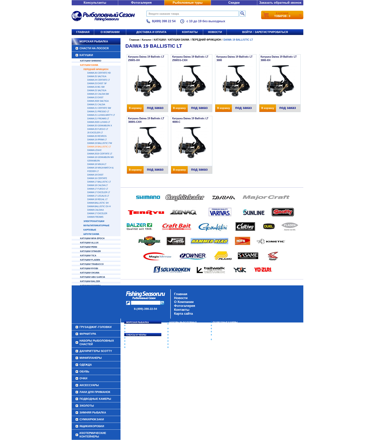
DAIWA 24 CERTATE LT (98, 80)
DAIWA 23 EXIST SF (97, 83)
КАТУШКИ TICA (88, 255)
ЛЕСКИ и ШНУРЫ (135, 338)
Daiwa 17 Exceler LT (98, 192)
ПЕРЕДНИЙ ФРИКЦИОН (95, 69)
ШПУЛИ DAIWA (91, 234)
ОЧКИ (172, 341)
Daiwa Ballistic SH (98, 203)
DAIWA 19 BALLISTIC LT (99, 146)
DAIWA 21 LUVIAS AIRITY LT (101, 115)
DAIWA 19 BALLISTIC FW (99, 143)
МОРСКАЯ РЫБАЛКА (93, 41)
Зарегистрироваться (271, 32)
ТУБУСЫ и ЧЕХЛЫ (136, 335)
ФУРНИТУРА (132, 347)
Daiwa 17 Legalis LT (98, 196)
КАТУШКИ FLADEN (90, 260)
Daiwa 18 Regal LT (97, 199)
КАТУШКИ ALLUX (89, 242)
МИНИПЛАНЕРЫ (178, 331)
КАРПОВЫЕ (89, 230)
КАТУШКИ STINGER (90, 251)
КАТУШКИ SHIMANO (90, 61)
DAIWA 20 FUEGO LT (97, 129)
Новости (215, 32)
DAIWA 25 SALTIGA (96, 76)
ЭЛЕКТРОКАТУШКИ (93, 221)
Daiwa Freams (95, 217)
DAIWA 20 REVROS (96, 136)
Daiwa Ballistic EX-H (99, 206)
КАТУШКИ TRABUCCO (92, 264)
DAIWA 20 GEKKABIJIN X (99, 125)
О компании (110, 32)
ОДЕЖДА (174, 335)
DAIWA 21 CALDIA (96, 104)
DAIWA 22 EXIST (95, 97)
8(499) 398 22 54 (164, 21)
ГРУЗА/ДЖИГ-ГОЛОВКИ (138, 344)
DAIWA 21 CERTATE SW (99, 108)
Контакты (190, 32)
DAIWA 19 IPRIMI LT (97, 139)
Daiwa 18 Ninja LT (96, 164)
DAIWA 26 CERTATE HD (99, 73)
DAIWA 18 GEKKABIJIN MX (100, 157)
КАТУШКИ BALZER (90, 281)
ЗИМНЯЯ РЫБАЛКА (223, 328)
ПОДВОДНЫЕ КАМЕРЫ (225, 322)
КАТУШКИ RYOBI (89, 268)
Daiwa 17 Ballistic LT (99, 182)
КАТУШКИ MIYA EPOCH (92, 238)
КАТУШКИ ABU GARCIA (92, 277)
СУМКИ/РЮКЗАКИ (222, 331)
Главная (82, 32)
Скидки (234, 2)
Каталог (146, 39)
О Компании (184, 302)
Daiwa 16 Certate (97, 178)
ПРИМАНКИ (132, 341)
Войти (247, 32)
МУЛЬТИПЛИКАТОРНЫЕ (96, 225)
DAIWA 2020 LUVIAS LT (98, 122)
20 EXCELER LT (95, 132)
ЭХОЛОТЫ (218, 325)
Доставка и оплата (151, 32)
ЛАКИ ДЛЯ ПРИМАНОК (181, 347)
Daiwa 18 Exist (95, 175)
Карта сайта (183, 313)
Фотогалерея (141, 2)
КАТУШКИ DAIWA (89, 65)
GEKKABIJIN (93, 160)
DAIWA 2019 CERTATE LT (99, 153)
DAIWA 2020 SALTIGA (98, 101)
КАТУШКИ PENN (88, 247)
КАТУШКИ (86, 55)
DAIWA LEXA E (94, 150)
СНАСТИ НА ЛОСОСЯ (94, 48)
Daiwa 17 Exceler (97, 213)
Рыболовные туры (188, 2)
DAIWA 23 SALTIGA (96, 90)
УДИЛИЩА (131, 331)
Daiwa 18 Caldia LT (97, 185)
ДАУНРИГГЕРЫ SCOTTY (182, 328)
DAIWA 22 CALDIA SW (98, 94)
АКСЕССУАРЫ (177, 344)
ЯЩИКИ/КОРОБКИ (222, 335)
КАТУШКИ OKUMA (89, 273)
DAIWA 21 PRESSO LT (98, 111)
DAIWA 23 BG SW (95, 87)
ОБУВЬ (173, 338)
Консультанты (95, 2)
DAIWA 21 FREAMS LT (98, 118)
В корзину (135, 108)
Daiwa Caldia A (95, 210)
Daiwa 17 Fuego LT (97, 189)
